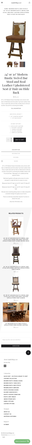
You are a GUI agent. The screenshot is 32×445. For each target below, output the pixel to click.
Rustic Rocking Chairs (11, 390)
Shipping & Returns (10, 416)
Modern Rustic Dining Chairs (13, 380)
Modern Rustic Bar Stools (12, 385)
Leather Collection (10, 378)
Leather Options (9, 403)
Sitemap (6, 424)
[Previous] (4, 22)
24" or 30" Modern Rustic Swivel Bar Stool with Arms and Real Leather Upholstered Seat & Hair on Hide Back (16, 240)
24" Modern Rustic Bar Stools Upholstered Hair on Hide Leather (16, 324)
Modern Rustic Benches (11, 387)
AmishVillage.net (16, 2)
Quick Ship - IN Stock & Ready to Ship (16, 376)
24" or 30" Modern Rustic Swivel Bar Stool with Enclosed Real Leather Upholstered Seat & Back (16, 297)
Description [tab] (16, 149)
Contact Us (7, 414)
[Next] (28, 22)
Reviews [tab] (16, 157)
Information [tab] (16, 153)
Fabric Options (9, 401)
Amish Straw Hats (10, 399)
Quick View (16, 227)
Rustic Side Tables (10, 396)
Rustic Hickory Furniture (12, 394)
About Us (7, 411)
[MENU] (2, 2)
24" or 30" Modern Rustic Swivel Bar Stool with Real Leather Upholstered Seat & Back (16, 268)
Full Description (16, 108)
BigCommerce (11, 435)
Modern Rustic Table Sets (12, 383)
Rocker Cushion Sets (10, 392)
